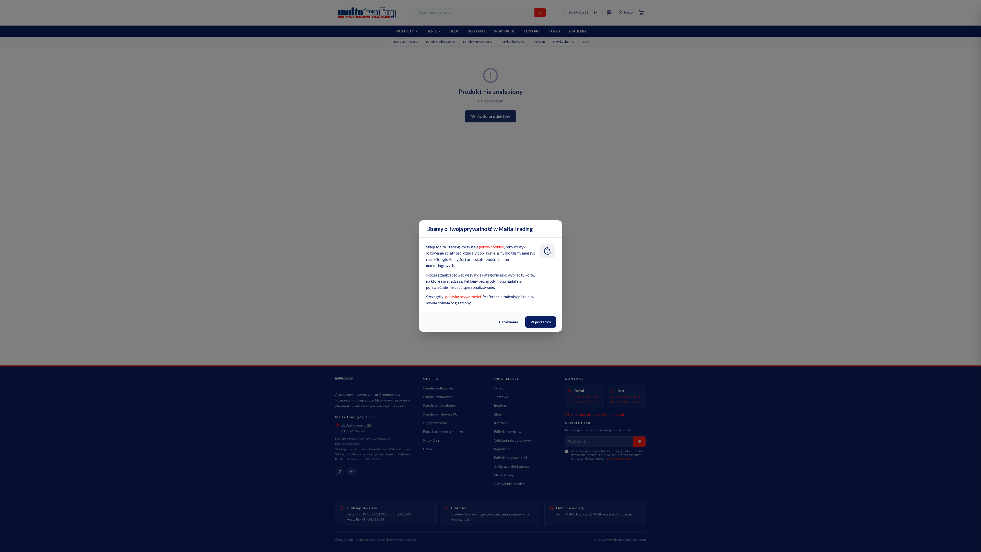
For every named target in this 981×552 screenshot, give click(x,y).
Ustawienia (508, 322)
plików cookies (491, 247)
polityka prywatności (463, 296)
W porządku (540, 322)
